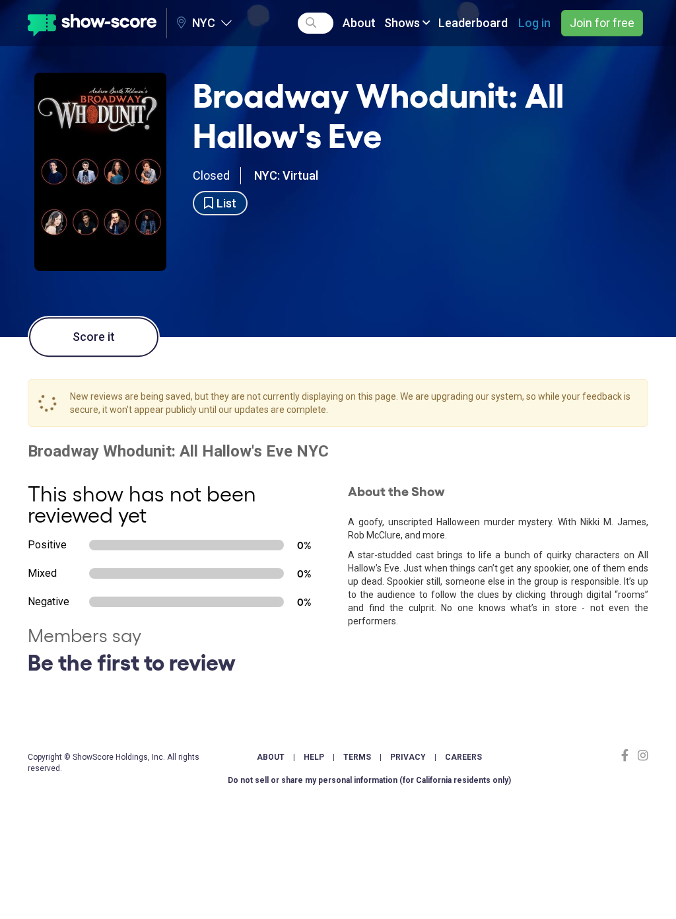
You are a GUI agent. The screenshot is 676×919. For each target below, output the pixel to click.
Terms (357, 757)
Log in (534, 23)
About (359, 23)
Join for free (602, 23)
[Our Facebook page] (627, 755)
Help (314, 757)
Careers (463, 757)
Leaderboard (473, 23)
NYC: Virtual (286, 175)
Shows (403, 23)
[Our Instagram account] (641, 755)
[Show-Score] (92, 23)
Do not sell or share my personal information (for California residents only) (369, 780)
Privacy (408, 757)
